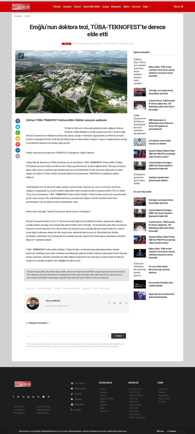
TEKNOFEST (96, 162)
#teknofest (104, 288)
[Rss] (40, 397)
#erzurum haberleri (71, 288)
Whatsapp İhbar (44, 410)
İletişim (77, 410)
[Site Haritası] (45, 397)
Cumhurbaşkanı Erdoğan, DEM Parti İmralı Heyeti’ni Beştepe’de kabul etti (160, 165)
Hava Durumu (135, 389)
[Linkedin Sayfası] (35, 397)
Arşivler (78, 399)
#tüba (94, 288)
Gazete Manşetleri (137, 417)
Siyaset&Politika (91, 6)
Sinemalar (133, 408)
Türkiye (57, 6)
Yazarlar (78, 394)
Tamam (172, 431)
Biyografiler (163, 395)
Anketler (162, 392)
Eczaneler (133, 398)
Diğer (146, 6)
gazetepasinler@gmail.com (58, 306)
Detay (161, 431)
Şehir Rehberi (135, 414)
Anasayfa (18, 16)
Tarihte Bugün (135, 405)
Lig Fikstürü (134, 402)
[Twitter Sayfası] (19, 397)
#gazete (86, 288)
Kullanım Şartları (44, 406)
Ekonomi (136, 6)
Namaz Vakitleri (136, 395)
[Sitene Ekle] (50, 397)
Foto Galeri (80, 383)
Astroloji (162, 402)
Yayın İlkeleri (18, 410)
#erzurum (30, 288)
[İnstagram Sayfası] (25, 397)
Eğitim (126, 6)
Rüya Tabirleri (164, 398)
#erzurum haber (44, 288)
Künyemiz (79, 404)
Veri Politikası (19, 413)
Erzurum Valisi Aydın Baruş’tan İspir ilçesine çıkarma (159, 269)
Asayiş (105, 6)
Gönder (118, 336)
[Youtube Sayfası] (30, 397)
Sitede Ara (163, 389)
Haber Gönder (43, 413)
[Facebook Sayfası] (14, 397)
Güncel (77, 6)
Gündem (67, 6)
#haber (57, 288)
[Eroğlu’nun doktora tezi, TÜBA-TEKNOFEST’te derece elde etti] (71, 81)
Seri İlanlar (133, 411)
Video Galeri (80, 388)
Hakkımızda (18, 406)
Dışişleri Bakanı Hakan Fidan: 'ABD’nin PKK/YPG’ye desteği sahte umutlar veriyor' (162, 154)
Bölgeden (116, 6)
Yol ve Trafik (134, 392)
